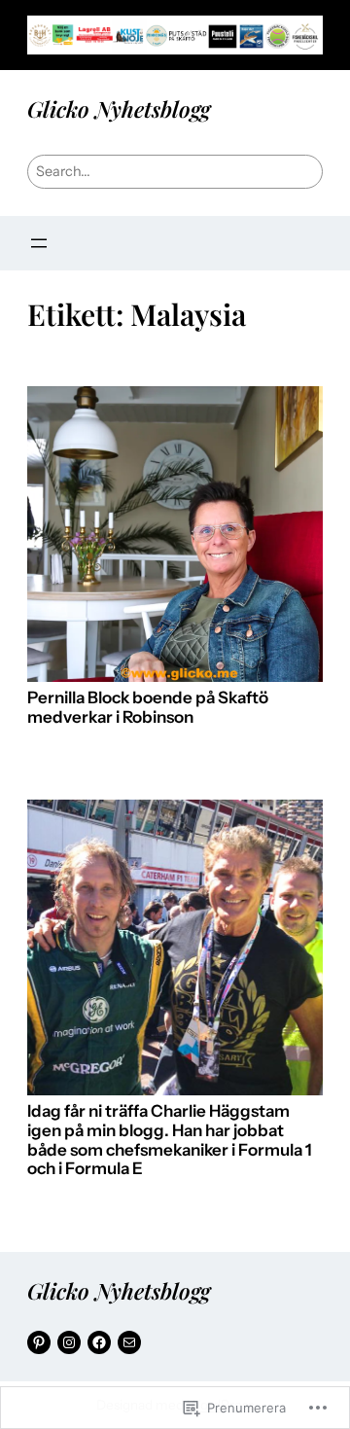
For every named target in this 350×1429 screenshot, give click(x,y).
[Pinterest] (39, 1342)
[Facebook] (99, 1342)
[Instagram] (69, 1342)
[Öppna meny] (39, 243)
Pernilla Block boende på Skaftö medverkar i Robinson (147, 708)
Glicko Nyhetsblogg (118, 109)
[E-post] (129, 1342)
